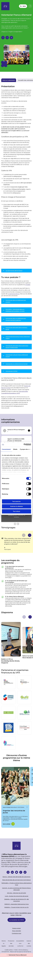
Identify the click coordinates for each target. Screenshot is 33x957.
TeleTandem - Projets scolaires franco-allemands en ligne (16, 884)
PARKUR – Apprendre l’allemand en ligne (16, 904)
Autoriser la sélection (16, 506)
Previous (15, 524)
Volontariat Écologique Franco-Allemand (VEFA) (18, 337)
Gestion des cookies (29, 943)
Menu (24, 6)
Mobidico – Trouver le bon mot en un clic (16, 907)
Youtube (16, 872)
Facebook (20, 872)
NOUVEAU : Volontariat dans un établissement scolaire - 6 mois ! (15, 310)
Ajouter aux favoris (3, 37)
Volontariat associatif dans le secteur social (16, 328)
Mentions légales (4, 943)
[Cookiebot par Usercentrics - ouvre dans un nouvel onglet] (23, 445)
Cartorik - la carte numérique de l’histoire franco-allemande (16, 889)
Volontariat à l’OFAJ (11, 371)
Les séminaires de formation (14, 270)
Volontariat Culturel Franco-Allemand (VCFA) (17, 355)
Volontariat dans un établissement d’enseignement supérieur (16, 319)
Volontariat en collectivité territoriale (17, 364)
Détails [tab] (15, 449)
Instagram (8, 872)
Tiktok (25, 872)
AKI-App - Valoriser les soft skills (16, 893)
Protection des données (11, 943)
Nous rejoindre (16, 931)
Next (18, 524)
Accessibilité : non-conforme (20, 943)
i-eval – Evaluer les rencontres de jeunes (16, 896)
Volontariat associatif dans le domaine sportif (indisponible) (17, 346)
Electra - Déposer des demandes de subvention (16, 877)
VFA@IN (27, 284)
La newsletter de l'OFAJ (16, 920)
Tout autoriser (16, 501)
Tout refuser (16, 511)
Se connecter (30, 6)
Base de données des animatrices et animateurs (16, 880)
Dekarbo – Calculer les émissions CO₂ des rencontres (16, 900)
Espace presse (16, 928)
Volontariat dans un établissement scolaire (16, 301)
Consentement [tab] (6, 449)
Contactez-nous (16, 933)
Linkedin (12, 872)
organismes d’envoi (14, 294)
